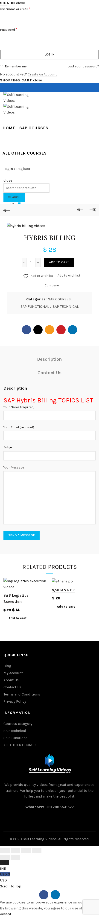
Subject (9, 447)
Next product (92, 210)
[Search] (5, 174)
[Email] (49, 329)
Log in (49, 54)
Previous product (80, 210)
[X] (38, 329)
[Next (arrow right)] (15, 857)
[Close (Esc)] (5, 850)
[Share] (15, 850)
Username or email (21, 8)
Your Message (13, 467)
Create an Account (42, 74)
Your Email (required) (18, 427)
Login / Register (16, 168)
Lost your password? (83, 66)
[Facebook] (26, 329)
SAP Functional (16, 738)
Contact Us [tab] (49, 372)
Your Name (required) (19, 407)
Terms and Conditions (21, 694)
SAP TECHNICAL (66, 306)
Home (9, 127)
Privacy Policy (14, 701)
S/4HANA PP (63, 590)
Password (15, 29)
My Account (13, 673)
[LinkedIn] (72, 329)
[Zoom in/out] (36, 850)
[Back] (7, 210)
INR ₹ (4, 865)
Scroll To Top (10, 886)
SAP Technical (14, 731)
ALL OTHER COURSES (25, 153)
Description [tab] (49, 359)
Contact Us (12, 687)
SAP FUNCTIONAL (34, 306)
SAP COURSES (33, 127)
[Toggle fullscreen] (26, 850)
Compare (52, 285)
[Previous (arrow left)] (5, 857)
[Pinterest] (61, 329)
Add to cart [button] (17, 618)
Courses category (17, 723)
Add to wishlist (69, 275)
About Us (11, 680)
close (20, 3)
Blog (7, 666)
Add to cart (59, 262)
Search (14, 197)
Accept (5, 914)
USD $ (5, 877)
